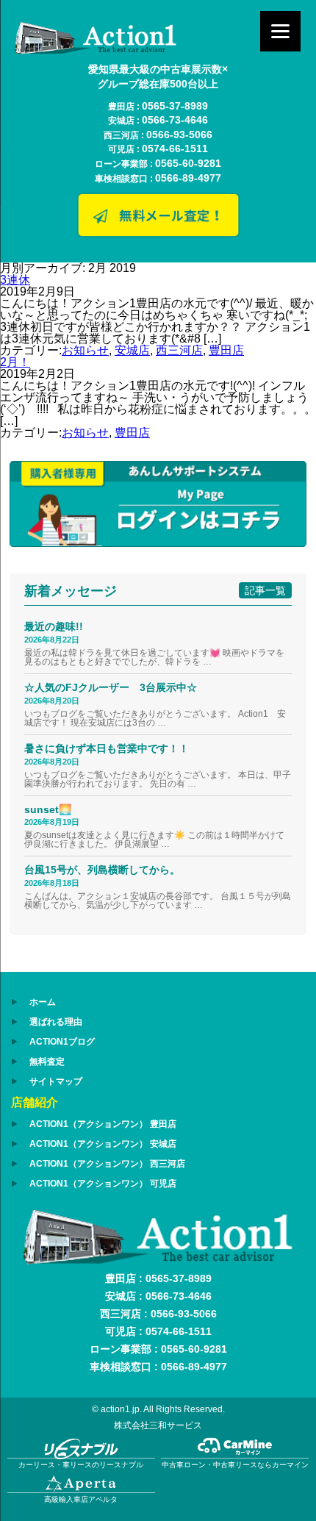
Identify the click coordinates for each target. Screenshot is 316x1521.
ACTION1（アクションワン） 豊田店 (102, 1124)
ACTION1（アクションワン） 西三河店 (107, 1163)
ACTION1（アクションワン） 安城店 (102, 1143)
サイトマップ (55, 1081)
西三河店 (179, 350)
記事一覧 (265, 590)
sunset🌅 (47, 809)
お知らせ (85, 350)
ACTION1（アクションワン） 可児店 (102, 1183)
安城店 (132, 350)
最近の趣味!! (53, 626)
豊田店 (226, 350)
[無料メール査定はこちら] (158, 234)
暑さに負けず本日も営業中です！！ (106, 748)
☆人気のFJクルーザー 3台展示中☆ (115, 687)
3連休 (15, 279)
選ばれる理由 (55, 1021)
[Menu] (280, 31)
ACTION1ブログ (62, 1041)
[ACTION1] (95, 50)
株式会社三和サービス (158, 1425)
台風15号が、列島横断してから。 (102, 870)
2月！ (15, 362)
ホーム (42, 1002)
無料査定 (47, 1061)
